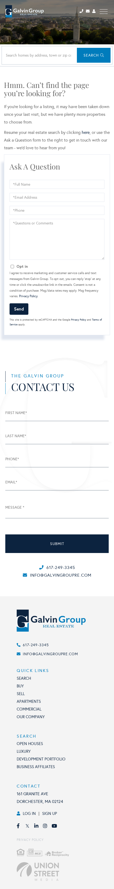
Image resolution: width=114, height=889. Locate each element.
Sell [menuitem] (21, 693)
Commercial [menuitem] (29, 709)
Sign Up (49, 813)
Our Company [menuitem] (31, 716)
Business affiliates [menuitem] (36, 766)
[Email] (89, 11)
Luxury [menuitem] (24, 751)
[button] (94, 55)
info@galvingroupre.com (60, 575)
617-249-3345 (60, 567)
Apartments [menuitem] (29, 701)
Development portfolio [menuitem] (41, 759)
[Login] (94, 11)
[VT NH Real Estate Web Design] (62, 871)
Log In (29, 813)
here (86, 132)
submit (57, 544)
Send (19, 309)
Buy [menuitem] (20, 686)
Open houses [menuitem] (30, 743)
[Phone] (82, 11)
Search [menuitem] (24, 678)
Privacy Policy (28, 296)
